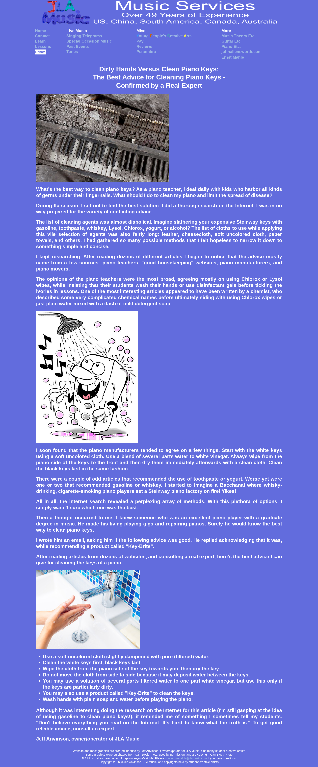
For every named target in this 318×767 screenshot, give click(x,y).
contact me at (186, 758)
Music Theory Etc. (238, 36)
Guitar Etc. (231, 41)
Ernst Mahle (232, 57)
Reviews (144, 46)
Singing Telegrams (84, 36)
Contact (42, 36)
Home (40, 30)
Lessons (43, 46)
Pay (139, 41)
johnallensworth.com (241, 51)
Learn (40, 41)
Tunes (72, 51)
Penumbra (146, 51)
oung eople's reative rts (163, 36)
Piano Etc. (231, 46)
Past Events (77, 46)
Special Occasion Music (89, 41)
